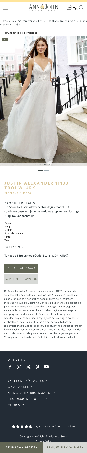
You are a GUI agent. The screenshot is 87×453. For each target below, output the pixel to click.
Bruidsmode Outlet (26, 398)
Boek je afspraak (21, 268)
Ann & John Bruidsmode (30, 392)
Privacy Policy (43, 441)
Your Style (18, 405)
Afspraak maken (21, 447)
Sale (5, 39)
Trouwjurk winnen (65, 447)
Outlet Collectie (43, 164)
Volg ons (16, 360)
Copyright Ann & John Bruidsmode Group (43, 436)
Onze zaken (19, 386)
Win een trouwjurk (21, 278)
